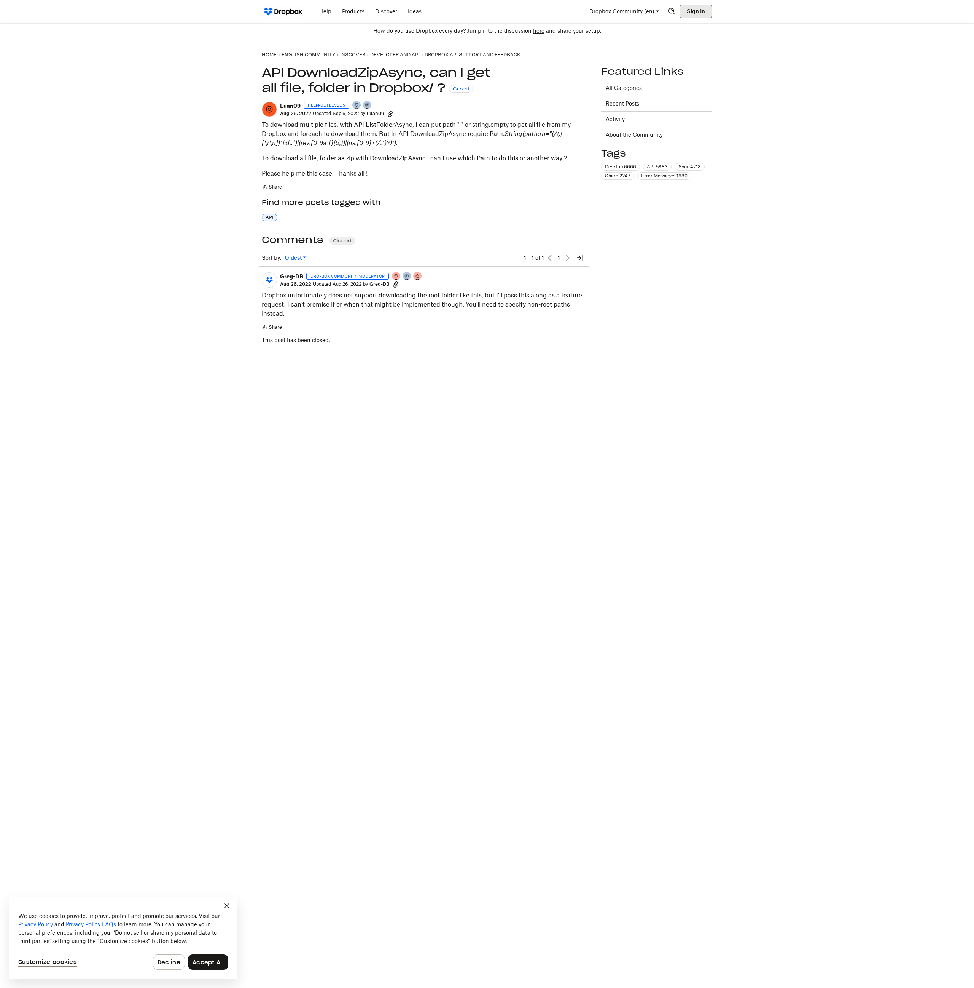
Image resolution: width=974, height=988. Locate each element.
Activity (615, 119)
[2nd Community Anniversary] (356, 105)
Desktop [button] (620, 166)
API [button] (270, 217)
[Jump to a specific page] (580, 258)
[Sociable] (407, 276)
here (538, 30)
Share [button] (617, 176)
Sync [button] (689, 166)
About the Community (634, 134)
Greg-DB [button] (291, 276)
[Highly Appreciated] (417, 276)
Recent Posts (622, 103)
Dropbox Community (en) (621, 11)
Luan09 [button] (290, 105)
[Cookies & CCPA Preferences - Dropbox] (123, 938)
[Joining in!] (367, 105)
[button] (269, 109)
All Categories (624, 88)
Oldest (294, 258)
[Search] (672, 11)
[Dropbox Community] (283, 11)
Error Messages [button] (664, 176)
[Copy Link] (390, 113)
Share (272, 188)
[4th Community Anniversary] (396, 276)
